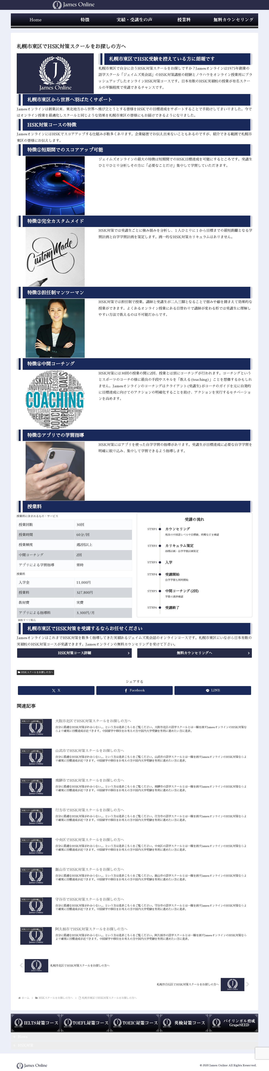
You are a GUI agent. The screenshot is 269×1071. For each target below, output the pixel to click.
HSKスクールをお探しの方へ (37, 672)
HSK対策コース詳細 (74, 653)
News (23, 1037)
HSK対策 (25, 1045)
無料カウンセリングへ (194, 653)
